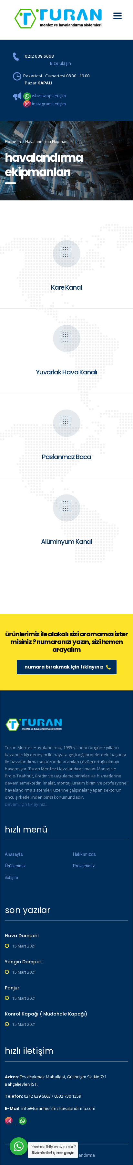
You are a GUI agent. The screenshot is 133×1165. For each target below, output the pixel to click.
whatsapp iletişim (48, 96)
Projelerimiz (84, 865)
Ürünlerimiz (15, 865)
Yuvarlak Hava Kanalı (66, 372)
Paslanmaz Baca (66, 456)
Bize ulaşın (60, 63)
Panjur (12, 988)
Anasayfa (14, 854)
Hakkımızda (84, 854)
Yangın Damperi (23, 961)
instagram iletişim (48, 104)
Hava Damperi (21, 935)
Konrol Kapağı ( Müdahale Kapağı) (46, 1014)
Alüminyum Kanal (66, 541)
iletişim (11, 877)
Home (10, 141)
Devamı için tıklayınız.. (26, 804)
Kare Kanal (66, 287)
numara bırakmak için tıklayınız (64, 667)
